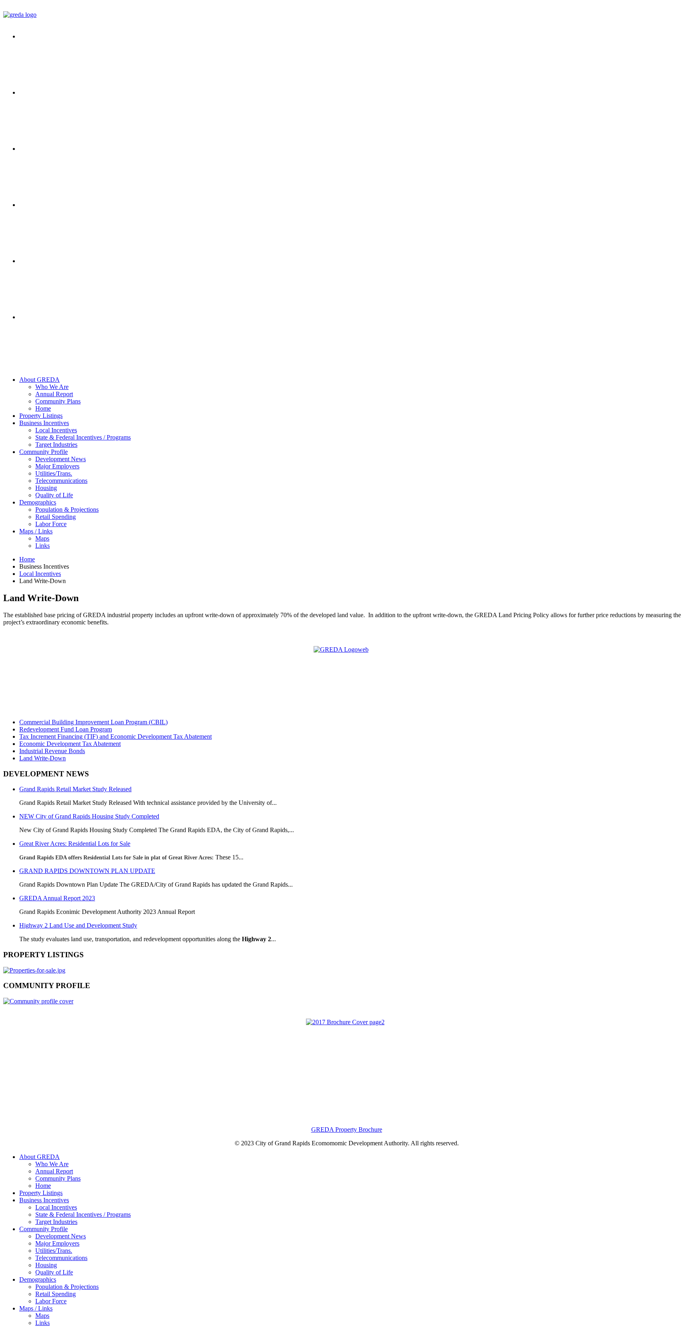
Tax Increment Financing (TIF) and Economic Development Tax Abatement (115, 736)
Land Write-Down (42, 758)
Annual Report (54, 394)
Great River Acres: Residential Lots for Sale (74, 843)
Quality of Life (54, 495)
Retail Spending (55, 516)
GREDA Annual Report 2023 (57, 898)
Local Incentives (56, 430)
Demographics (37, 502)
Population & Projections (67, 509)
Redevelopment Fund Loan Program (65, 729)
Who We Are (52, 386)
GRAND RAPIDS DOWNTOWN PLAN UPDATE (87, 870)
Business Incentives (44, 422)
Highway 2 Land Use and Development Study (78, 925)
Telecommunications (61, 480)
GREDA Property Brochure (346, 1129)
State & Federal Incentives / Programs (83, 437)
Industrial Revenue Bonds (52, 751)
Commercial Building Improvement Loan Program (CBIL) (93, 722)
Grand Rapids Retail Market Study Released (75, 789)
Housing (46, 487)
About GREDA (39, 379)
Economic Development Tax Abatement (70, 743)
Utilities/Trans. (53, 473)
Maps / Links (36, 531)
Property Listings (41, 415)
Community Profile (43, 451)
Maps (42, 538)
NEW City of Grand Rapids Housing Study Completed (89, 816)
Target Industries (56, 444)
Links (42, 545)
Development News (60, 459)
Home (43, 408)
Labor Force (51, 524)
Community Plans (58, 401)
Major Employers (57, 466)
